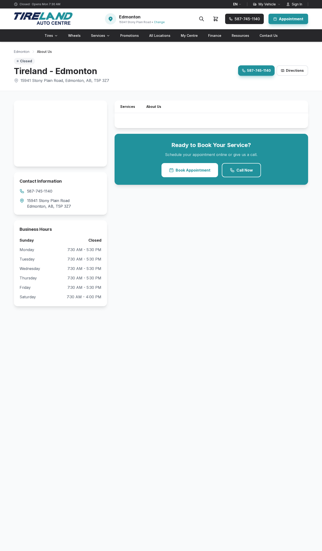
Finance (214, 36)
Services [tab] (127, 107)
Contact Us (269, 36)
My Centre (189, 36)
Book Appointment (193, 170)
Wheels (74, 36)
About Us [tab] (153, 107)
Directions (295, 70)
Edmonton (21, 52)
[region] (60, 134)
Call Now (244, 170)
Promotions (129, 36)
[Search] (201, 19)
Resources (240, 36)
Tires (49, 36)
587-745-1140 (259, 70)
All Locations (159, 36)
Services (98, 36)
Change (159, 22)
